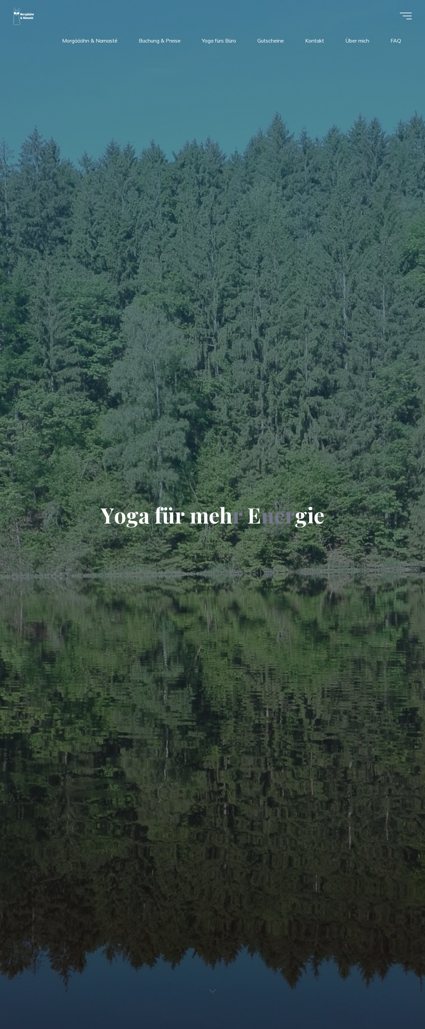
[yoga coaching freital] (24, 15)
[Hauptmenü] (406, 16)
